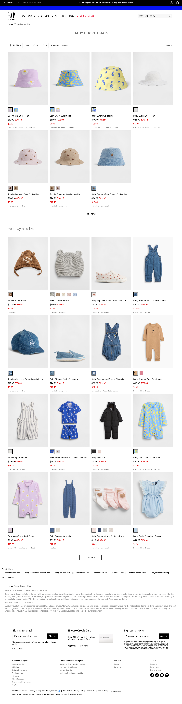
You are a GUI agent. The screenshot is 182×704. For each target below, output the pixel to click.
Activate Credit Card (66, 670)
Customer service (18, 664)
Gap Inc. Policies (76, 695)
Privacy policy (17, 648)
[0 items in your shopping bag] (177, 3)
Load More (90, 557)
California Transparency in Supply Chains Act (52, 694)
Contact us (153, 664)
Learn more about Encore (68, 667)
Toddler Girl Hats (100, 573)
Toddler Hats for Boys (137, 573)
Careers (116, 664)
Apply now (72, 646)
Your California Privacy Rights (73, 691)
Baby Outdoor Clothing (160, 573)
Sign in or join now (120, 3)
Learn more (83, 646)
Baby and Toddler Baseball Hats (37, 573)
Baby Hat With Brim (62, 573)
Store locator (154, 667)
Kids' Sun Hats (118, 573)
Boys (54, 16)
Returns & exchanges (19, 670)
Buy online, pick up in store (21, 682)
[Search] (170, 15)
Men (40, 16)
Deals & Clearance (85, 16)
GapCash (15, 685)
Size (27, 45)
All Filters (17, 45)
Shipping (15, 667)
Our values (117, 667)
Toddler (63, 16)
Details (130, 3)
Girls (47, 16)
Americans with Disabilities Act (23, 694)
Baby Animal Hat (82, 573)
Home (10, 24)
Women (31, 16)
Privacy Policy (34, 691)
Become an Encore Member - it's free (72, 664)
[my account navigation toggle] (171, 3)
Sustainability (103, 691)
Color (35, 45)
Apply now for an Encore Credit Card (72, 673)
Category (55, 45)
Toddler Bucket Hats (12, 573)
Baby (71, 16)
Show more (7, 578)
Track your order (17, 673)
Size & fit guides (18, 679)
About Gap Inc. (116, 691)
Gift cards (15, 676)
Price (44, 45)
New (23, 16)
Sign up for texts (155, 670)
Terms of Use (90, 691)
